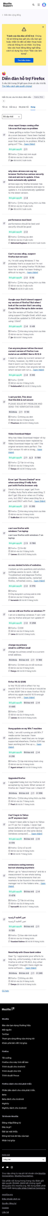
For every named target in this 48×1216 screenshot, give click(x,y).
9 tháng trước (38, 941)
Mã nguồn (7, 1030)
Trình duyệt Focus (10, 1075)
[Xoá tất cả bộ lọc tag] (3, 101)
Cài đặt (23, 548)
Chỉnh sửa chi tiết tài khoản (31, 665)
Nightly (5, 1103)
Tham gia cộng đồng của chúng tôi (18, 1038)
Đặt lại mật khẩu (10, 1131)
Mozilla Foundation (24, 1176)
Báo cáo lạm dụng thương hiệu (16, 1025)
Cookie (5, 1208)
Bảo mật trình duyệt (28, 154)
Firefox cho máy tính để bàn (15, 1062)
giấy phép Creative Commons (31, 1188)
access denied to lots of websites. (25, 565)
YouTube (7, 1167)
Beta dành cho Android (13, 1099)
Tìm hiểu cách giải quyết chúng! (17, 86)
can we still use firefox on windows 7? (26, 611)
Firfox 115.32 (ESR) (17, 682)
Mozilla (8, 1009)
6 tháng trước (30, 671)
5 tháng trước (30, 469)
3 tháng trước (33, 423)
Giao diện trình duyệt (28, 935)
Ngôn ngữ (6, 1155)
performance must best (19, 220)
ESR (21, 380)
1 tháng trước (26, 337)
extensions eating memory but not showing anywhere (21, 866)
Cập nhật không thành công (31, 761)
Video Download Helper (19, 434)
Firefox (14, 154)
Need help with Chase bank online (24, 952)
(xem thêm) (29, 144)
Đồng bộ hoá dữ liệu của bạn (15, 1136)
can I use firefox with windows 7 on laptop (18, 529)
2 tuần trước (26, 160)
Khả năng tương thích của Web (33, 203)
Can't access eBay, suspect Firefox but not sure (22, 255)
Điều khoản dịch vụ (11, 1199)
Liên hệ (5, 1212)
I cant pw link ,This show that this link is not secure (20, 398)
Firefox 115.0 (38, 97)
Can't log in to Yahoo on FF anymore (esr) (18, 816)
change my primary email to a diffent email (19, 646)
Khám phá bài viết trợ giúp (14, 1043)
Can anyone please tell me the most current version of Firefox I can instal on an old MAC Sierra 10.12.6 (25, 351)
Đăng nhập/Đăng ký (11, 1123)
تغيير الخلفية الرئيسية (17, 917)
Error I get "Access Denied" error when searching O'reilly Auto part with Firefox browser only (24, 482)
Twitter (5, 1034)
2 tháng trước (35, 386)
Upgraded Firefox (16, 778)
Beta (4, 1095)
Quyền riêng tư (9, 1203)
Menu (39, 5)
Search (33, 5)
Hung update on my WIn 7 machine (25, 728)
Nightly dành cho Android (14, 1108)
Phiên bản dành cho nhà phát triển (18, 1090)
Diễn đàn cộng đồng (12, 15)
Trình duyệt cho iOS (11, 1071)
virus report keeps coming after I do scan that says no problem (23, 127)
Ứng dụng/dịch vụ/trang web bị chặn (26, 594)
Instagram (12, 1167)
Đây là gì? (6, 1127)
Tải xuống (6, 1058)
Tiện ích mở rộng (27, 463)
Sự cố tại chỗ (25, 848)
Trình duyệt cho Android (13, 1067)
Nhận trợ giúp (8, 1140)
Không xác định (26, 237)
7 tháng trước (28, 804)
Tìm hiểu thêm (24, 60)
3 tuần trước (28, 289)
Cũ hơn (5, 991)
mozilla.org (7, 1194)
